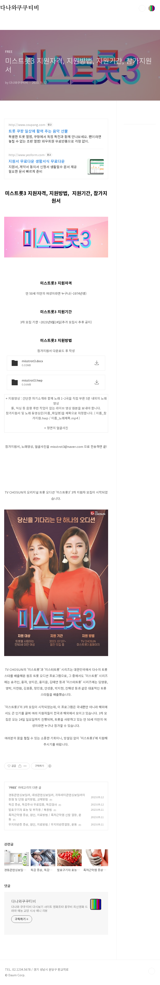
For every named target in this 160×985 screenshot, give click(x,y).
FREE (12, 787)
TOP (151, 971)
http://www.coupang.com (27, 125)
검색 (142, 8)
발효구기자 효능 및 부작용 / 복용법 (30, 810)
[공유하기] (19, 766)
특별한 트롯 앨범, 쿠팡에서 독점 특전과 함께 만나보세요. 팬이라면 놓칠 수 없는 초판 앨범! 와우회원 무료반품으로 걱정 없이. (55, 138)
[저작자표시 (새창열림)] (49, 766)
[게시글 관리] (25, 766)
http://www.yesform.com (27, 155)
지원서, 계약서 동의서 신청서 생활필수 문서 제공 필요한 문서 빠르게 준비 (43, 169)
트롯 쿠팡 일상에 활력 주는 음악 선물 (38, 130)
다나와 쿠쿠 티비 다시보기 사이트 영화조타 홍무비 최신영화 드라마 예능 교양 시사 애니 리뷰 (49, 909)
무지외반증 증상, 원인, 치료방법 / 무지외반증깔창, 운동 (43, 824)
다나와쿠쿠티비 (19, 8)
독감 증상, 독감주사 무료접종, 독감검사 (33, 804)
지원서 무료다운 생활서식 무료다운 (37, 161)
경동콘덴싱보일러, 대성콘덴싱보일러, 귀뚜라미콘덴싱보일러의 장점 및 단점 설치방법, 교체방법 (47, 797)
